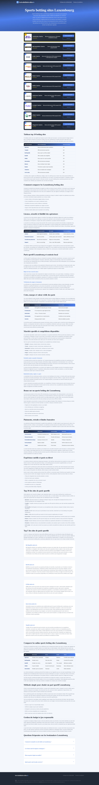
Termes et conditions (77, 2)
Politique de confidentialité (66, 2)
